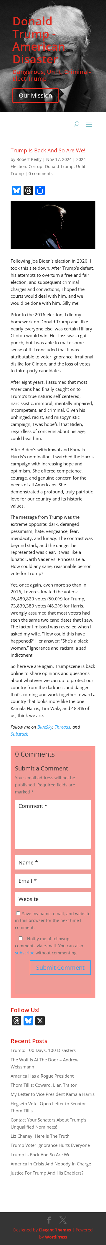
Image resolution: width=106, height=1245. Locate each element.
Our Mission (35, 95)
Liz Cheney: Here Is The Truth (40, 1136)
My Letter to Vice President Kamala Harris (53, 1094)
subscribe (24, 953)
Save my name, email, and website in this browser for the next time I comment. (52, 921)
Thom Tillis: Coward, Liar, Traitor (44, 1085)
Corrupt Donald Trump (51, 166)
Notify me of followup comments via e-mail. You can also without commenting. (49, 946)
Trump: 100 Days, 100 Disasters (43, 1050)
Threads (62, 727)
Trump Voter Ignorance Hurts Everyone (50, 1145)
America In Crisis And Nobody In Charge (51, 1164)
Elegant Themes (55, 1230)
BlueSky (44, 727)
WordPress (56, 1237)
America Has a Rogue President (42, 1076)
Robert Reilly (29, 159)
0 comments (41, 173)
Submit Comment (60, 967)
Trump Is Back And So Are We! (41, 1154)
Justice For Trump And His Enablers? (47, 1173)
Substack (19, 734)
